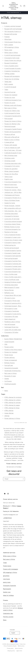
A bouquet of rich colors (12, 166)
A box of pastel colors (11, 66)
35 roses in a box (9, 298)
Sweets (6, 378)
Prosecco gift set (9, 134)
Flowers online (8, 347)
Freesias (7, 36)
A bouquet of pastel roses (12, 253)
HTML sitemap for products (13, 397)
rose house (6, 579)
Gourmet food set (9, 92)
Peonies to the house (10, 232)
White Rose (7, 39)
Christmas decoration (11, 213)
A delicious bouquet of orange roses (15, 100)
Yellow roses (8, 176)
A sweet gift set (9, 142)
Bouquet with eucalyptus (12, 76)
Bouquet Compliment (11, 63)
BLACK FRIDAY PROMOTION (13, 339)
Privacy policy (10, 648)
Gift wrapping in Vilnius (11, 47)
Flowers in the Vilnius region (13, 349)
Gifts (5, 344)
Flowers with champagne (10, 569)
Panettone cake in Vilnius (12, 322)
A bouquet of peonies (9, 585)
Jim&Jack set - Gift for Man (12, 192)
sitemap (6, 416)
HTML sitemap (8, 410)
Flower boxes (8, 355)
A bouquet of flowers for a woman (15, 197)
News (6, 390)
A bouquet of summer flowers (13, 261)
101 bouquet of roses (10, 308)
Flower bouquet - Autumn (12, 205)
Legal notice (19, 650)
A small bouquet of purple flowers (15, 68)
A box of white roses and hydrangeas (16, 277)
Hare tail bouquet (9, 324)
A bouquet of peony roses (12, 242)
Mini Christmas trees (10, 155)
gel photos (6, 575)
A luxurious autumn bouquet (13, 221)
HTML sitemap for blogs (11, 408)
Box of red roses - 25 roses (12, 150)
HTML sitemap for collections (13, 400)
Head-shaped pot (9, 319)
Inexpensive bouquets (11, 368)
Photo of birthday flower (12, 200)
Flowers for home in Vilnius (12, 121)
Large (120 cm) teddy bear (12, 329)
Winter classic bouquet (11, 171)
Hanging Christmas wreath (12, 282)
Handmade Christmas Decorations (15, 370)
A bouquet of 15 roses (11, 316)
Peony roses (8, 50)
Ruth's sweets (8, 44)
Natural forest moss (10, 184)
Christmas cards (9, 158)
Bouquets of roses (10, 376)
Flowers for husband (10, 95)
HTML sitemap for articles (12, 402)
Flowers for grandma (10, 168)
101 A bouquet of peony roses (13, 31)
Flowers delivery (9, 357)
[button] (3, 6)
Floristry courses (8, 616)
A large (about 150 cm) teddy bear (15, 295)
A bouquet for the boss (11, 216)
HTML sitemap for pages (12, 405)
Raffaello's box (9, 293)
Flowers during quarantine (12, 132)
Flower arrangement (10, 360)
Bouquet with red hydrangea (13, 29)
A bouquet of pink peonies (12, 256)
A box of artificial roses (11, 279)
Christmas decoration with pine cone (15, 163)
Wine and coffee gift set (11, 137)
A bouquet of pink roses (11, 58)
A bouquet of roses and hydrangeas (15, 314)
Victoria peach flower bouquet (13, 42)
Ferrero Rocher (9, 290)
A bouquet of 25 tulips (11, 332)
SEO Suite (25, 422)
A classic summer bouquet (12, 26)
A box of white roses (10, 274)
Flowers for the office (11, 174)
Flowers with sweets (10, 145)
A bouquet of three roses (12, 300)
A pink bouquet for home (12, 113)
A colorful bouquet (10, 87)
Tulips (6, 89)
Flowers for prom (9, 102)
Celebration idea (8, 613)
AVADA (20, 422)
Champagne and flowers (12, 195)
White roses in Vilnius (11, 52)
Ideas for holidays (8, 595)
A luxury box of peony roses (13, 240)
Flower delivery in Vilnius (12, 418)
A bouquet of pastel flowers (13, 129)
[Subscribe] (23, 479)
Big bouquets (7, 589)
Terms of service (19, 648)
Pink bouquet (8, 118)
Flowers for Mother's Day (12, 124)
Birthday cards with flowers (12, 105)
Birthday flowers (9, 363)
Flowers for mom (9, 97)
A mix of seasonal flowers (12, 234)
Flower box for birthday (11, 79)
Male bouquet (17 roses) (11, 287)
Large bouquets (9, 341)
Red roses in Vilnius (10, 108)
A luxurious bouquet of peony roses (15, 271)
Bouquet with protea (10, 34)
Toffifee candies (9, 73)
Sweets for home (9, 203)
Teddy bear (8, 81)
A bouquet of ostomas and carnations (16, 263)
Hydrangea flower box (11, 327)
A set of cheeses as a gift (12, 147)
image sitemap (9, 413)
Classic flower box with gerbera (14, 60)
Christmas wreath (9, 161)
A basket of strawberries (12, 71)
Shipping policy (11, 650)
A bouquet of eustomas (11, 311)
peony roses (6, 582)
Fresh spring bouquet (11, 258)
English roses (8, 179)
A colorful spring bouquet (12, 55)
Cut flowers (8, 381)
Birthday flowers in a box (12, 227)
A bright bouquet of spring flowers (15, 250)
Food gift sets (8, 365)
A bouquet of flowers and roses (14, 269)
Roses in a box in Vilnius (11, 139)
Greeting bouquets (10, 384)
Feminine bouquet (9, 126)
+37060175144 (7, 518)
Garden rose (6, 592)
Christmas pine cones (11, 187)
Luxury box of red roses (11, 219)
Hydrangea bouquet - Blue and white (15, 306)
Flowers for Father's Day (12, 110)
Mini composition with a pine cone (15, 208)
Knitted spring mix (10, 245)
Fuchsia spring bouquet (11, 248)
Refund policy (21, 645)
